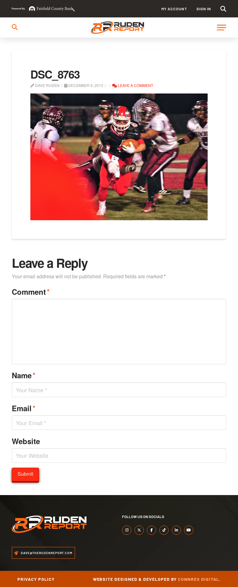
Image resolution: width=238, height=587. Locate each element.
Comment (31, 291)
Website (26, 441)
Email (23, 408)
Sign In (203, 9)
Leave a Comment (135, 85)
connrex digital (198, 579)
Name (23, 375)
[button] (223, 9)
